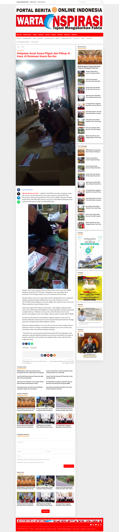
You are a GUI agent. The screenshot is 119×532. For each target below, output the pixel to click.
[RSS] (54, 355)
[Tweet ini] (18, 193)
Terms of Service (91, 529)
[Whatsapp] (18, 202)
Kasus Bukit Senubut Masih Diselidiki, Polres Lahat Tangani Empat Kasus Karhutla (59, 388)
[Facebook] (42, 355)
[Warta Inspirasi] (59, 18)
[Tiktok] (51, 355)
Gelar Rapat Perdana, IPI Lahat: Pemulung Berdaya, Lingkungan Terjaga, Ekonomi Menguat (30, 388)
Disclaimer (83, 529)
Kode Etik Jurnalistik (51, 529)
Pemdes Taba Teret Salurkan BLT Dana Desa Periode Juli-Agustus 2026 (59, 377)
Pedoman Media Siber (40, 529)
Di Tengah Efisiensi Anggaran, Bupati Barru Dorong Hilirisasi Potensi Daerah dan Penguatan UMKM (59, 382)
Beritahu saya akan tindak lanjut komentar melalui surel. (34, 459)
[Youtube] (48, 355)
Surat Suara (20, 50)
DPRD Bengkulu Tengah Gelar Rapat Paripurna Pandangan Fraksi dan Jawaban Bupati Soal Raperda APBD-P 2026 (30, 372)
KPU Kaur (26, 347)
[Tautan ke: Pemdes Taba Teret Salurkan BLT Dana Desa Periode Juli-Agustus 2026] (81, 90)
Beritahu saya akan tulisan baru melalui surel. (31, 462)
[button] (101, 2)
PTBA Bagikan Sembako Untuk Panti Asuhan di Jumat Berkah (34, 361)
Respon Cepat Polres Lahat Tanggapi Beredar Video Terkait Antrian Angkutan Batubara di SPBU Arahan (93, 136)
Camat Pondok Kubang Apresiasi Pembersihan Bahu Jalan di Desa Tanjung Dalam (30, 377)
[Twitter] (45, 355)
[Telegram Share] (18, 198)
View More (45, 511)
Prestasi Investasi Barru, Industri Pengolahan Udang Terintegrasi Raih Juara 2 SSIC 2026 (59, 371)
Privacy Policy (76, 529)
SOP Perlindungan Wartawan (64, 529)
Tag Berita (33, 347)
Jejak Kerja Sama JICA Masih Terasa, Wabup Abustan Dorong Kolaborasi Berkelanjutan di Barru (30, 382)
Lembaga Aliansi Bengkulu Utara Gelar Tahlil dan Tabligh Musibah (61, 361)
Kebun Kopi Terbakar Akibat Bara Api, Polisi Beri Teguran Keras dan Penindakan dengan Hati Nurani (93, 128)
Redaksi (32, 529)
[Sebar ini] (18, 189)
